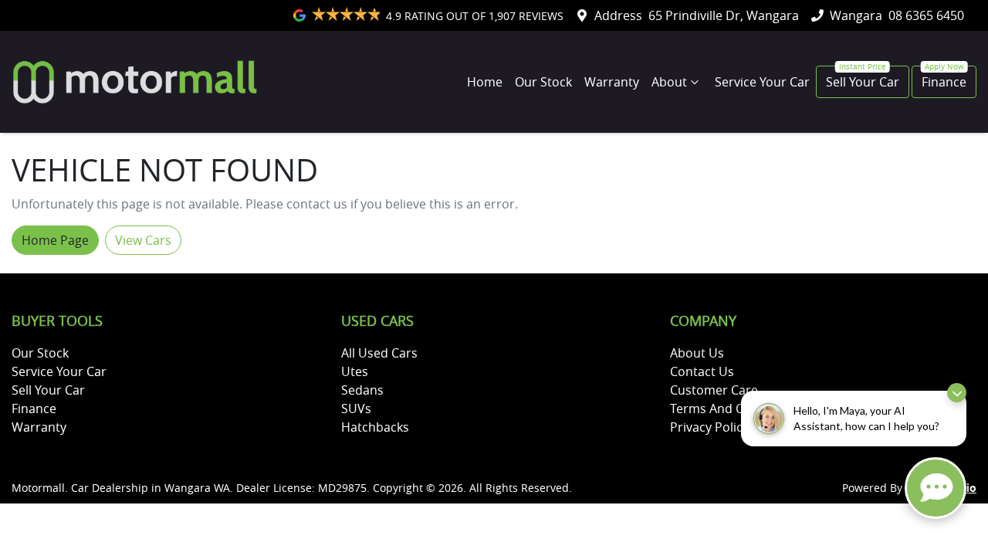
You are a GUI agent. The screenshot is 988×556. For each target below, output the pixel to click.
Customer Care (714, 389)
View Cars (143, 240)
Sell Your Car (862, 81)
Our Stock (543, 81)
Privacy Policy (709, 427)
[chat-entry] (935, 488)
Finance (944, 81)
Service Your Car (762, 81)
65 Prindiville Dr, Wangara (723, 15)
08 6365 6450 (926, 15)
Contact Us (702, 371)
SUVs (356, 408)
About (669, 81)
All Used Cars (379, 352)
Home (484, 81)
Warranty (611, 81)
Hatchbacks (375, 427)
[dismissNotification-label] (956, 392)
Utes (354, 371)
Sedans (362, 389)
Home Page (55, 240)
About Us (697, 352)
